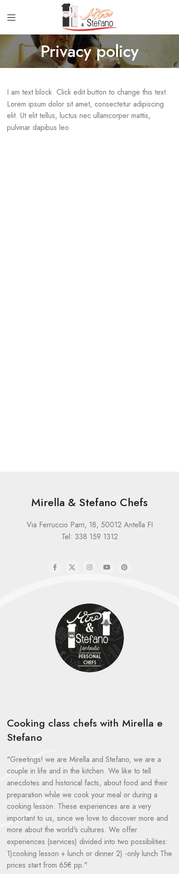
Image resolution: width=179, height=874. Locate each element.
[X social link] (72, 567)
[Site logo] (89, 16)
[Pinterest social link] (124, 567)
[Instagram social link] (89, 567)
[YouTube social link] (107, 567)
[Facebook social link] (55, 567)
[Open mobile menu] (11, 17)
